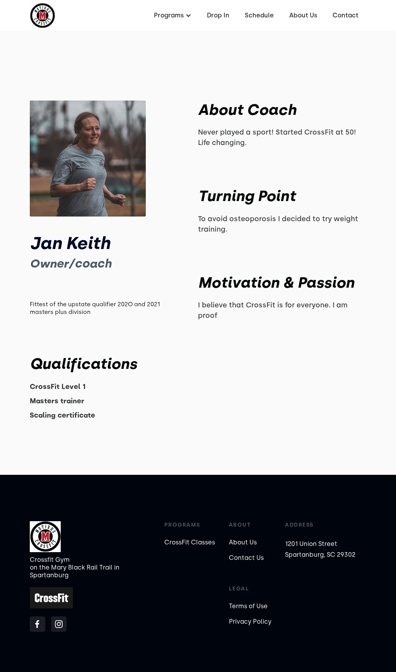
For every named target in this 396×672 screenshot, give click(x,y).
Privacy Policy (250, 621)
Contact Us (246, 557)
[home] (42, 15)
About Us (303, 15)
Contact (345, 15)
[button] (171, 15)
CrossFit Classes (189, 542)
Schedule (259, 15)
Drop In (218, 15)
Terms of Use (248, 606)
